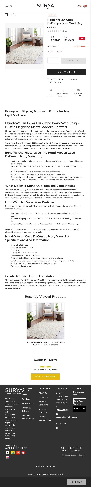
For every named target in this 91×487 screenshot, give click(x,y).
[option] (24, 46)
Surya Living (40, 474)
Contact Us (43, 397)
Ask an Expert (56, 82)
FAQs (24, 395)
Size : (52, 46)
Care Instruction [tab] (59, 111)
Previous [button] (4, 43)
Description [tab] (12, 111)
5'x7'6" (51, 51)
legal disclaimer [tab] (15, 115)
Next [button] (44, 43)
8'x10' (59, 51)
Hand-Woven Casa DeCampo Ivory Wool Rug (45, 342)
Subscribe (79, 408)
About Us (43, 393)
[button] (52, 31)
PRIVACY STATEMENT (45, 466)
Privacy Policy (28, 403)
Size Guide (81, 46)
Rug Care (26, 399)
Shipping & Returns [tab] (34, 111)
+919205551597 (63, 410)
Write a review (45, 377)
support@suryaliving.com (66, 417)
